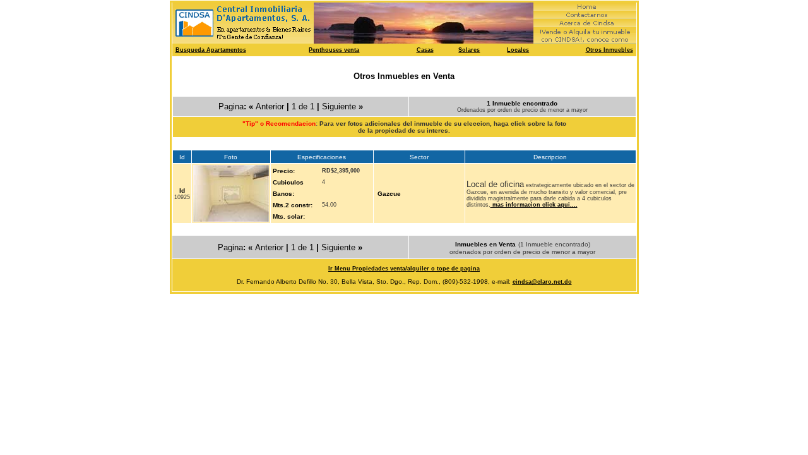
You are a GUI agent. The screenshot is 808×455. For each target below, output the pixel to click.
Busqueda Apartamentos (210, 50)
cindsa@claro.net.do (542, 282)
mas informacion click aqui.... (534, 205)
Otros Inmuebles (609, 50)
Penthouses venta (334, 50)
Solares (469, 50)
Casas (425, 50)
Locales (518, 50)
